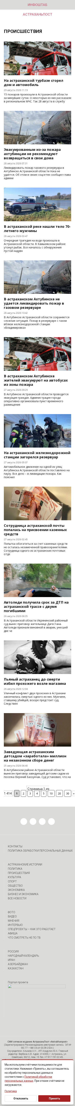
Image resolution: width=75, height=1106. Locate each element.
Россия (13, 951)
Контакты (15, 846)
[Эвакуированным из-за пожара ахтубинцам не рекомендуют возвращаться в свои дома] (37, 143)
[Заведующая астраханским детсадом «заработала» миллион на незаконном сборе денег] (37, 745)
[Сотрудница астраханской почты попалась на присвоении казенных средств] (37, 519)
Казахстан (15, 968)
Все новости (17, 898)
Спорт (12, 881)
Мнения (13, 920)
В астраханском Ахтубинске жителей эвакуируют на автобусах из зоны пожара (36, 380)
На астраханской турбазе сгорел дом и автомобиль (33, 82)
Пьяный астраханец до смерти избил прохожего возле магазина (35, 681)
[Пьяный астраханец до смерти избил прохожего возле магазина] (37, 673)
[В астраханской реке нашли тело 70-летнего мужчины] (37, 220)
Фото (11, 912)
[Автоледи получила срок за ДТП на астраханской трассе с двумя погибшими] (37, 596)
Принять (54, 1098)
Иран (11, 959)
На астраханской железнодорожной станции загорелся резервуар (37, 454)
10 (51, 793)
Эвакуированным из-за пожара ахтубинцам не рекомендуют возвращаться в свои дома (32, 153)
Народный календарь (23, 955)
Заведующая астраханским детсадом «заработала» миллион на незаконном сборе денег (35, 756)
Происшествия (19, 873)
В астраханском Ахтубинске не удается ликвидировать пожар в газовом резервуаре (34, 303)
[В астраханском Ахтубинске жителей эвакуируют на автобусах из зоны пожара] (37, 370)
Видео (12, 916)
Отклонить (20, 1098)
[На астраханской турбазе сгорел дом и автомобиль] (37, 74)
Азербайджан (18, 964)
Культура (14, 877)
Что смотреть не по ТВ (24, 937)
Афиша (13, 933)
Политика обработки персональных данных (40, 850)
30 (67, 793)
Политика (15, 868)
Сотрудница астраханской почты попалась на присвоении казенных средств (35, 529)
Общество (15, 885)
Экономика (16, 889)
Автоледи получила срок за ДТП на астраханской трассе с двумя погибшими (36, 606)
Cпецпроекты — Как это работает (32, 929)
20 (59, 793)
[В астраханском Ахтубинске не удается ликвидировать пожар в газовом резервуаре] (37, 293)
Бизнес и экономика (23, 894)
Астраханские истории (25, 864)
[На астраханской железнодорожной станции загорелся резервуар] (37, 446)
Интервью (15, 924)
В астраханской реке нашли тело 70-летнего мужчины (37, 228)
